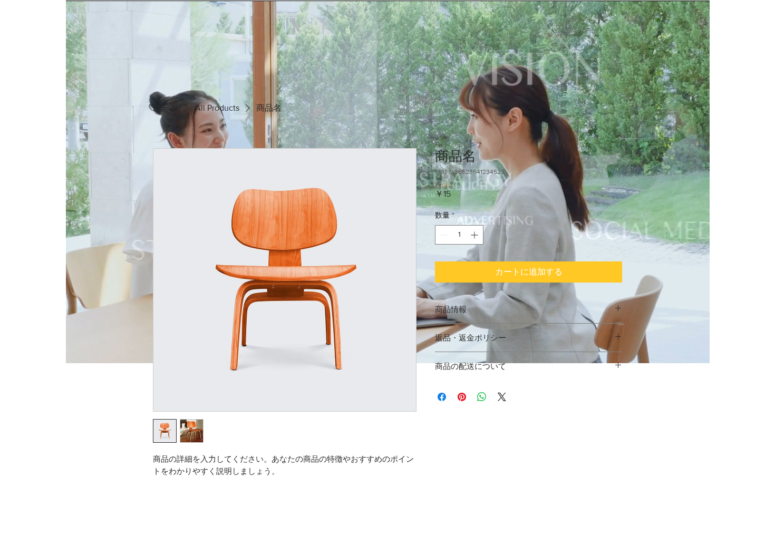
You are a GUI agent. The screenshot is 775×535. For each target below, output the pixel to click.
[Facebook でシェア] (441, 397)
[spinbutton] (459, 235)
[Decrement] (443, 235)
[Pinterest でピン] (462, 397)
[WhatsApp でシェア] (482, 397)
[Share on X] (502, 397)
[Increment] (475, 235)
